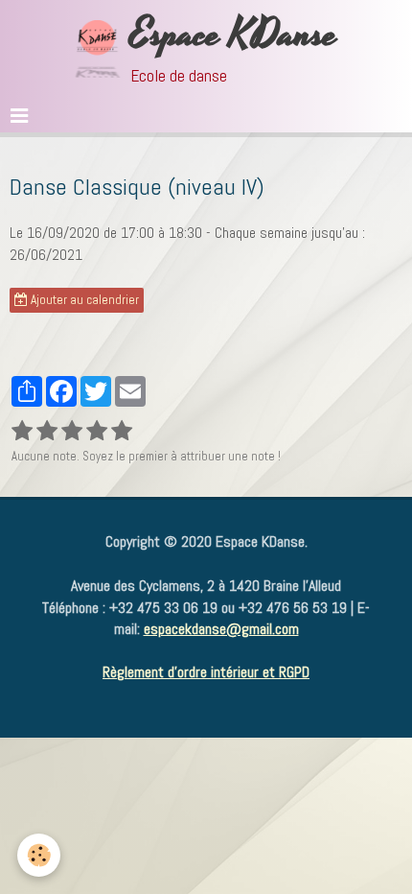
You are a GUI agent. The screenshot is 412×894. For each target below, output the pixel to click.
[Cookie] (38, 855)
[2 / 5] (46, 431)
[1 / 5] (22, 431)
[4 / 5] (96, 431)
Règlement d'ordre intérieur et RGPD (206, 672)
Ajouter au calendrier (83, 300)
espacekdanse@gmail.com (221, 629)
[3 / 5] (71, 431)
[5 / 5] (121, 431)
